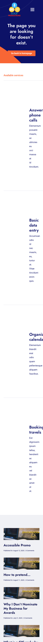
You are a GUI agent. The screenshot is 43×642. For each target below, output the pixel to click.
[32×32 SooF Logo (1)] (14, 3)
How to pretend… (17, 574)
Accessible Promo (17, 545)
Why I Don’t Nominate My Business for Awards (20, 608)
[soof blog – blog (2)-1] (21, 529)
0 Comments (30, 550)
